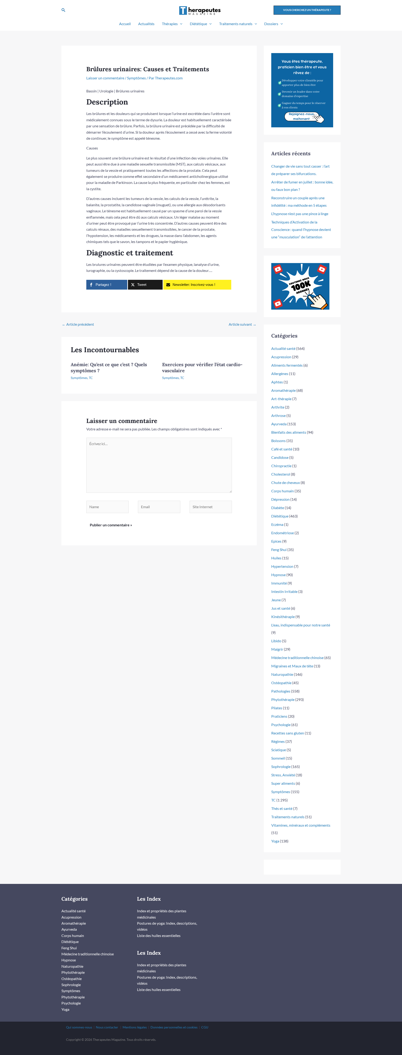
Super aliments (283, 783)
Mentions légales (135, 1027)
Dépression (280, 499)
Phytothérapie (283, 699)
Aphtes (277, 382)
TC (91, 378)
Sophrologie (281, 766)
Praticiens (279, 716)
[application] (180, 23)
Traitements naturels (235, 23)
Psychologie (281, 724)
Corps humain (282, 491)
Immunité (279, 583)
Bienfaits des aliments (288, 432)
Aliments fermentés (287, 365)
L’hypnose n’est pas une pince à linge (299, 213)
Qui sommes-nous (79, 1027)
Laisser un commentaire (105, 78)
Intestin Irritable (284, 591)
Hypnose (278, 574)
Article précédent (78, 324)
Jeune (276, 600)
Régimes (278, 741)
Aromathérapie (283, 390)
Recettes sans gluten (287, 733)
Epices (276, 541)
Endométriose (282, 533)
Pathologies (280, 691)
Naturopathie (282, 674)
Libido (276, 641)
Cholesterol (280, 474)
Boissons (278, 440)
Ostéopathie (281, 682)
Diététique (198, 23)
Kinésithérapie (283, 616)
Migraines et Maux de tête (292, 666)
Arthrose (278, 415)
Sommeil (278, 758)
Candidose (279, 457)
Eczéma (277, 524)
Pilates (276, 708)
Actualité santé (283, 348)
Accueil (125, 23)
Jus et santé (280, 608)
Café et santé (281, 449)
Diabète (277, 507)
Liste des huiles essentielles (159, 935)
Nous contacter (107, 1027)
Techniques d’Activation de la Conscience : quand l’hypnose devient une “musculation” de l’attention (301, 229)
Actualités (146, 23)
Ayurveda (279, 424)
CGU (204, 1027)
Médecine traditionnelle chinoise (297, 657)
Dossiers (271, 23)
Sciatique (278, 749)
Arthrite (277, 407)
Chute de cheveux (285, 482)
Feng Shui (279, 549)
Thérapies (170, 23)
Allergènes (279, 373)
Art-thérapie (281, 398)
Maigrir (277, 649)
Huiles (276, 558)
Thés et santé (281, 808)
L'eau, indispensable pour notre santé (300, 625)
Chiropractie (281, 465)
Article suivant (242, 324)
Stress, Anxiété (283, 775)
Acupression (281, 357)
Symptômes (136, 78)
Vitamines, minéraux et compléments (300, 825)
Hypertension (282, 566)
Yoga (275, 841)
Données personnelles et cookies (174, 1027)
